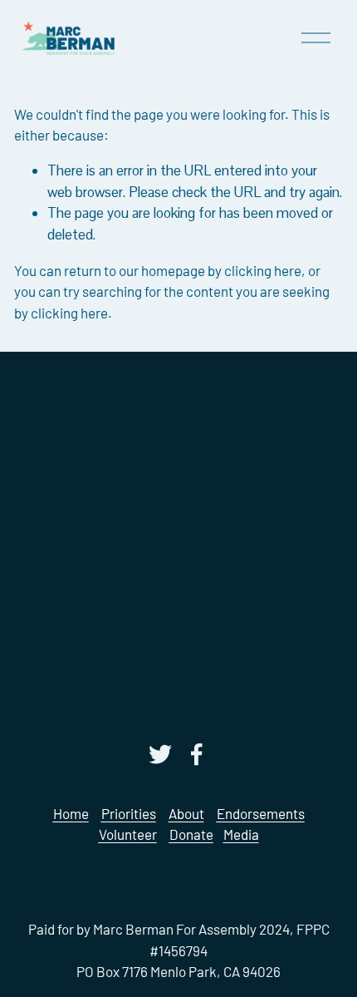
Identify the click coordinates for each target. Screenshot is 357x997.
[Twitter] (160, 754)
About (186, 813)
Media (241, 834)
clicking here (262, 270)
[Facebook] (196, 754)
